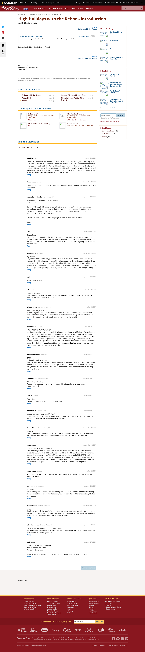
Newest (33, 148)
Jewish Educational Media (27, 23)
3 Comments (32, 120)
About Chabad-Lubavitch (113, 601)
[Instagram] (126, 638)
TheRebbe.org (51, 615)
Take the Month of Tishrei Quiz (40, 123)
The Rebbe (108, 603)
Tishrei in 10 (33, 114)
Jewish (84, 639)
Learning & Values (30, 603)
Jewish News (51, 605)
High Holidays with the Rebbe (49, 14)
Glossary (70, 611)
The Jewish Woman (53, 603)
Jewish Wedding (94, 603)
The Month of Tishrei (75, 114)
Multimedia (77, 8)
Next (87, 28)
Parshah (91, 609)
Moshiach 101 (51, 607)
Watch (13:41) (71, 120)
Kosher (91, 607)
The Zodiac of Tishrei (115, 92)
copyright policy (30, 80)
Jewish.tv (45, 630)
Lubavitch (56, 638)
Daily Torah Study (72, 605)
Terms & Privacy (113, 646)
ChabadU (56, 630)
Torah (72, 639)
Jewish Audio (93, 613)
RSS (68, 613)
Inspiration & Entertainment (32, 605)
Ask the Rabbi (98, 3)
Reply (29, 175)
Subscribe (70, 607)
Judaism (77, 639)
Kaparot (25, 101)
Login (79, 3)
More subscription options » (109, 121)
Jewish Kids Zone (52, 609)
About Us (102, 646)
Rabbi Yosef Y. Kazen (59, 639)
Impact (89, 8)
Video (32, 14)
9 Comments (32, 126)
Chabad (51, 638)
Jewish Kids (122, 630)
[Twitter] (118, 638)
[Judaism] (9, 3)
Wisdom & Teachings (58, 8)
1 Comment (82, 120)
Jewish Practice (29, 601)
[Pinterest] (122, 638)
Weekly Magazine (29, 609)
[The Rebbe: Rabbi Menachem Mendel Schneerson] (15, 8)
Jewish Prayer (93, 611)
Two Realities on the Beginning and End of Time (116, 101)
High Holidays (106, 134)
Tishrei (104, 137)
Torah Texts (100, 630)
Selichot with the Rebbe (31, 95)
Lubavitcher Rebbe (108, 131)
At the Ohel (26, 98)
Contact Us (123, 646)
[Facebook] (113, 638)
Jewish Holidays (94, 601)
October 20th (72, 123)
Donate (127, 3)
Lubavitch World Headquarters (90, 638)
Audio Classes (67, 630)
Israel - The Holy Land (54, 613)
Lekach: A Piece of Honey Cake (73, 95)
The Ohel (108, 605)
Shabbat (91, 605)
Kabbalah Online (52, 611)
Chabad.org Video (53, 601)
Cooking (89, 630)
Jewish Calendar (72, 603)
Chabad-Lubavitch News (113, 607)
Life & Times (39, 8)
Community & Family (30, 607)
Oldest (38, 148)
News (78, 630)
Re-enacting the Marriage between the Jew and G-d (116, 84)
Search (69, 609)
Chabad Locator (110, 609)
